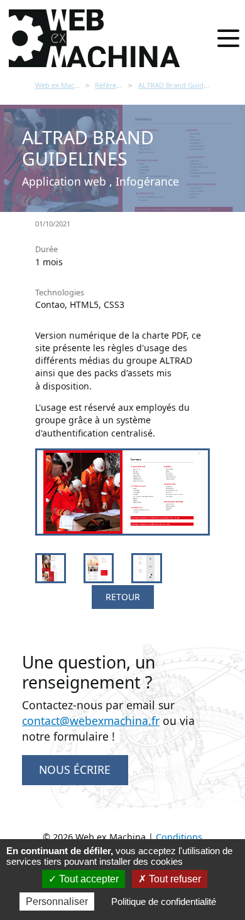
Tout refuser (173, 879)
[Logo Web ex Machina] (95, 38)
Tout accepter (88, 879)
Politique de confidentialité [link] (163, 901)
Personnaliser (57, 901)
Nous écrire (75, 769)
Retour (123, 597)
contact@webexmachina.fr (91, 720)
